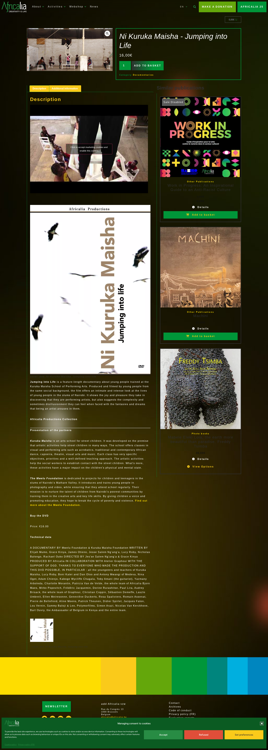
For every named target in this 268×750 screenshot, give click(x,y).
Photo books (200, 433)
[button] (261, 723)
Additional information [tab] (65, 88)
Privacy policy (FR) (26, 744)
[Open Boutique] (85, 7)
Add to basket (147, 65)
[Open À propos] (43, 7)
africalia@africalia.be (114, 717)
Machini (200, 316)
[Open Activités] (64, 7)
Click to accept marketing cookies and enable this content (89, 149)
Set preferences (244, 734)
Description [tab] (39, 88)
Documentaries (143, 75)
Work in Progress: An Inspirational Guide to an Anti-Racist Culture (201, 187)
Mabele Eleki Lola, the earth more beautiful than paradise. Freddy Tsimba (200, 441)
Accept (163, 734)
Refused (203, 734)
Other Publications (200, 181)
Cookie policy (11, 744)
